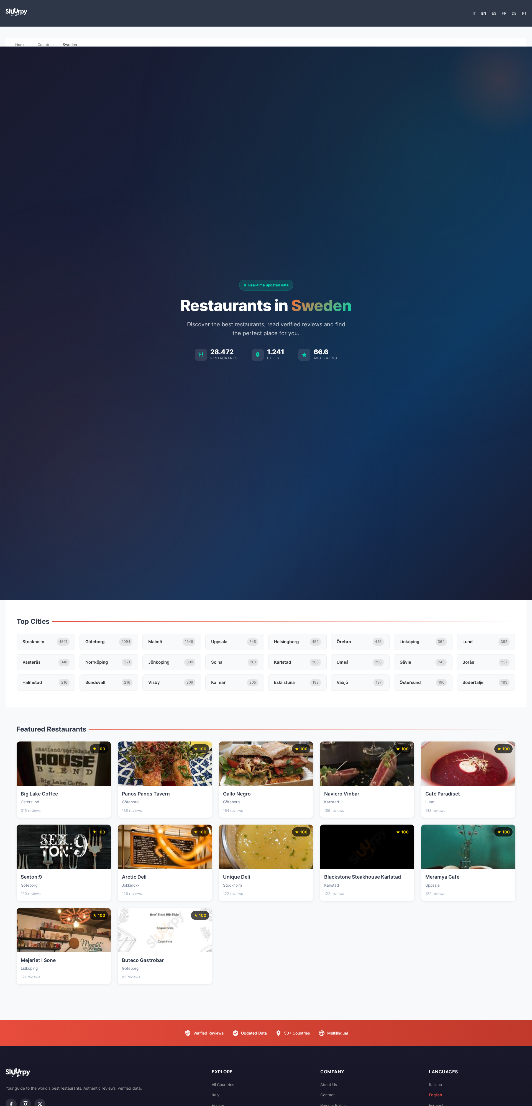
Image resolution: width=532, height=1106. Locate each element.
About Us (328, 1084)
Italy (215, 1094)
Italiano (435, 1084)
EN (483, 13)
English (435, 1094)
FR (504, 13)
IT (474, 13)
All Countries (223, 1084)
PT (524, 13)
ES (494, 13)
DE (514, 13)
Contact (327, 1094)
